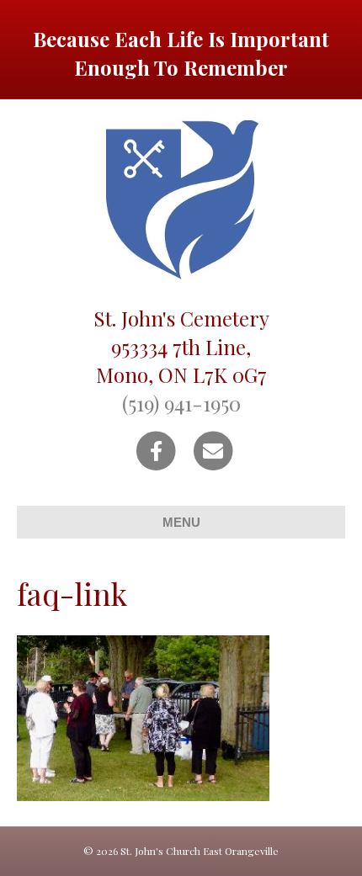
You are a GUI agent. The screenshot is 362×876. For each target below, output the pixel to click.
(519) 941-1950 (181, 403)
